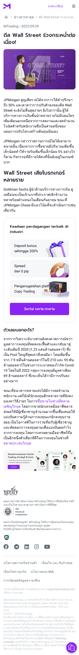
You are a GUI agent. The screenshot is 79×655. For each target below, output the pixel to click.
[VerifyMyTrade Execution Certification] (11, 491)
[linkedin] (26, 547)
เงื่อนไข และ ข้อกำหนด (56, 563)
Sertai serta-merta (39, 309)
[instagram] (36, 547)
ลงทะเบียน (55, 6)
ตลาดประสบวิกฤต (17, 443)
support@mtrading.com (61, 589)
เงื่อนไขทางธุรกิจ (15, 571)
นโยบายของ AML (42, 571)
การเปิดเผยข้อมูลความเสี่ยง (22, 580)
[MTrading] (7, 6)
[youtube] (47, 547)
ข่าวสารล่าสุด (24, 17)
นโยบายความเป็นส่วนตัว (20, 563)
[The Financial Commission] (16, 512)
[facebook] (6, 547)
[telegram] (16, 547)
